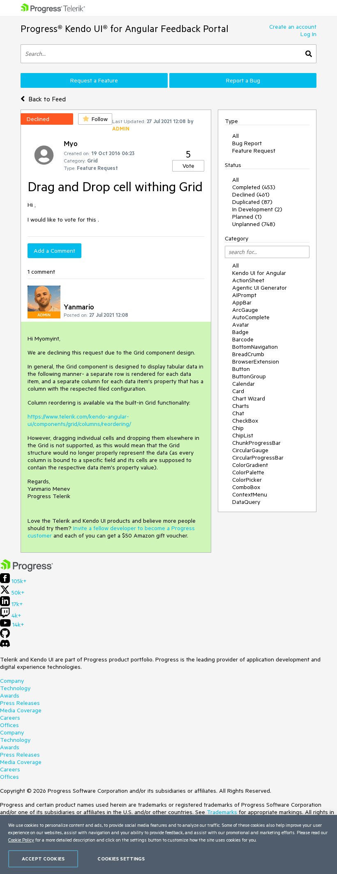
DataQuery (246, 502)
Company (12, 680)
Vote (188, 165)
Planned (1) (247, 216)
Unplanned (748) (253, 224)
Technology (15, 688)
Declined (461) (251, 194)
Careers (10, 717)
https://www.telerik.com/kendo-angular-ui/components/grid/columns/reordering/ (79, 420)
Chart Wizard (248, 398)
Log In (308, 34)
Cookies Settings (121, 859)
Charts (240, 406)
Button (241, 369)
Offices (9, 725)
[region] (168, 844)
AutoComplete (251, 317)
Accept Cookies (43, 859)
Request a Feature (94, 80)
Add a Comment (54, 250)
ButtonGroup (249, 376)
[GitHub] (5, 636)
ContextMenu (249, 494)
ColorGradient (250, 465)
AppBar (242, 302)
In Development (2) (257, 209)
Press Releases (20, 703)
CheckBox (245, 420)
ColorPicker (247, 479)
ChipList (242, 435)
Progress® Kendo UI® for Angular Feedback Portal (125, 28)
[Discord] (5, 645)
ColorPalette (248, 472)
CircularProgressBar (258, 457)
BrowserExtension (255, 361)
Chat (238, 413)
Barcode (243, 339)
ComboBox (246, 487)
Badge (240, 332)
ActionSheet (248, 280)
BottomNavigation (255, 346)
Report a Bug (243, 80)
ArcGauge (245, 309)
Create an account (292, 26)
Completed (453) (253, 187)
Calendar (243, 383)
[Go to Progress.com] (26, 569)
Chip (238, 428)
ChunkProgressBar (256, 442)
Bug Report (247, 143)
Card (238, 391)
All (235, 136)
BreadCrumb (248, 354)
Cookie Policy (21, 840)
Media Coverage (21, 710)
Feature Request (253, 150)
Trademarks (222, 812)
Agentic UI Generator (259, 287)
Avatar (240, 324)
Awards (9, 695)
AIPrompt (244, 295)
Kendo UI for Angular (259, 273)
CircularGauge (250, 450)
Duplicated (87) (252, 202)
